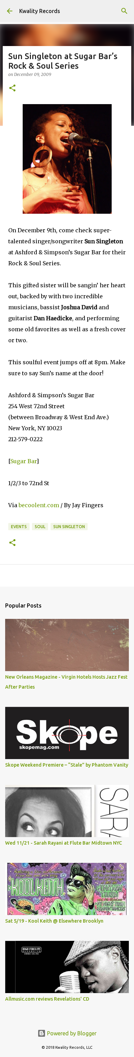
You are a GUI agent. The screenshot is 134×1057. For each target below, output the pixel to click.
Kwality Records (39, 11)
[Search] (124, 11)
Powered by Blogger (71, 1033)
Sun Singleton (69, 526)
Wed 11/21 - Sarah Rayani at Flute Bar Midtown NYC (63, 843)
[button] (12, 88)
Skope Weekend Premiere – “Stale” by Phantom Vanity (66, 765)
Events (19, 526)
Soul (40, 526)
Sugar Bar (23, 461)
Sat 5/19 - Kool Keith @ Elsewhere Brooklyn (54, 921)
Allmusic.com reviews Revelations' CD (47, 999)
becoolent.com (39, 505)
